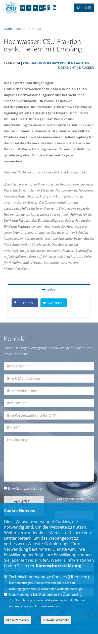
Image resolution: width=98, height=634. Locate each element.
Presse (36, 29)
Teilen (51, 289)
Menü (82, 7)
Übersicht (67, 67)
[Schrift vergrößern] (35, 8)
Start (8, 29)
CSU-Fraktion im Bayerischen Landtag (56, 63)
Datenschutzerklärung (58, 565)
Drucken (86, 67)
